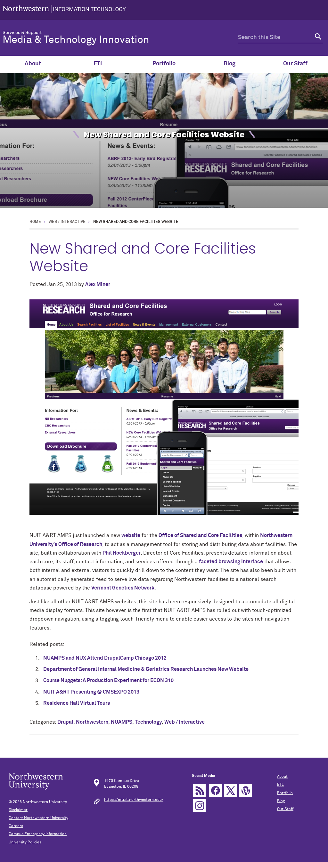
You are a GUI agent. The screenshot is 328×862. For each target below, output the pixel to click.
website (130, 535)
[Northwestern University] (64, 10)
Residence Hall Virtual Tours (76, 703)
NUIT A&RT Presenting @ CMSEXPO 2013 (91, 692)
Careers (16, 826)
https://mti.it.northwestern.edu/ (133, 800)
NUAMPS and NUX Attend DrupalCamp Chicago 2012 (105, 658)
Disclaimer (18, 810)
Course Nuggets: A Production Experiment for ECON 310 (108, 680)
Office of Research (80, 544)
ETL (98, 64)
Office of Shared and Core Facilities (200, 535)
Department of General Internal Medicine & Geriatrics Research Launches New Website (146, 669)
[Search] (317, 37)
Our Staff (295, 64)
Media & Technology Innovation (76, 40)
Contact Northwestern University (38, 818)
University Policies (25, 842)
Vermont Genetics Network (122, 587)
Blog (229, 64)
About (33, 64)
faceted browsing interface (231, 561)
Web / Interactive (67, 222)
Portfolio (164, 64)
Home (35, 222)
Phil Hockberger (121, 553)
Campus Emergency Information (38, 834)
